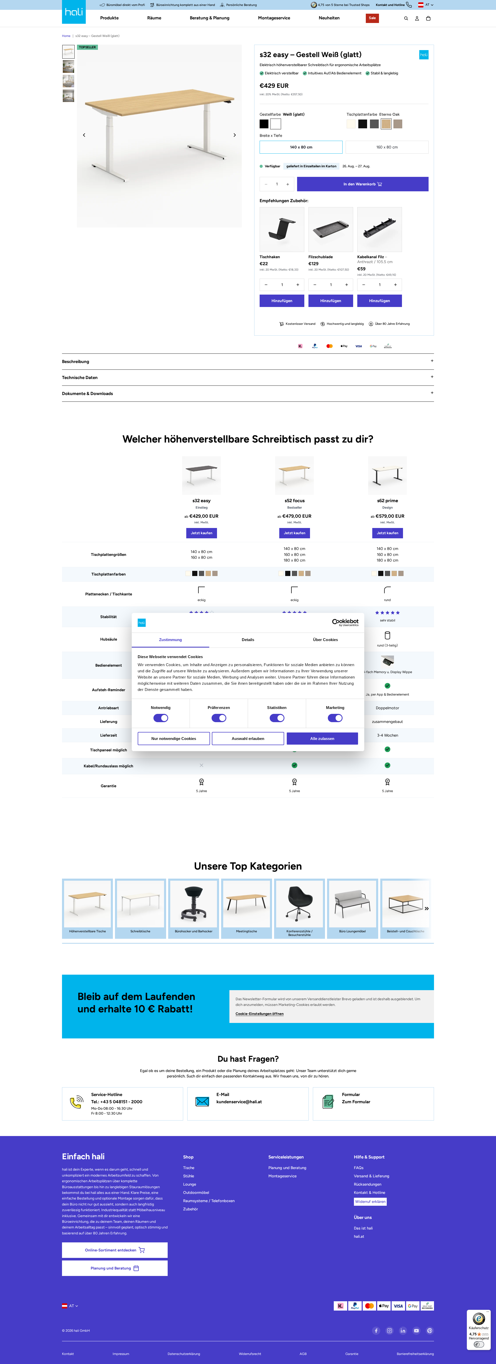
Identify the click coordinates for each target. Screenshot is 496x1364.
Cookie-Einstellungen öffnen (260, 1014)
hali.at (359, 1236)
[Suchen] (406, 18)
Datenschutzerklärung (184, 1354)
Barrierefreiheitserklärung (415, 1354)
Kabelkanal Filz (375, 259)
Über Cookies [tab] (325, 639)
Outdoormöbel (196, 1192)
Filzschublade (320, 257)
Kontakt (68, 1354)
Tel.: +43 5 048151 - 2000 (116, 1101)
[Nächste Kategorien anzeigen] (427, 908)
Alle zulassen (322, 738)
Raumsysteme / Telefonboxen (209, 1201)
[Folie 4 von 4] (68, 96)
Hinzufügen (282, 300)
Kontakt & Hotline (369, 1192)
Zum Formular (356, 1101)
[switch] (219, 718)
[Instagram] (389, 1331)
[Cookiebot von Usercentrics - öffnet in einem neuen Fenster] (336, 623)
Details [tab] (248, 639)
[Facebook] (376, 1331)
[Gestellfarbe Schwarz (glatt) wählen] (264, 124)
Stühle (188, 1176)
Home (66, 36)
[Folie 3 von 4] (68, 81)
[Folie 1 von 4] (68, 51)
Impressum (121, 1354)
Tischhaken (270, 257)
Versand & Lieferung (371, 1176)
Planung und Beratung (287, 1167)
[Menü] (488, 1313)
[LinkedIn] (403, 1331)
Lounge (189, 1184)
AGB (303, 1354)
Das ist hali (363, 1228)
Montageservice (282, 1176)
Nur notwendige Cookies (173, 738)
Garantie (351, 1354)
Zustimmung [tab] (170, 639)
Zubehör (190, 1209)
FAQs (358, 1167)
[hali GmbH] (74, 12)
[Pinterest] (430, 1331)
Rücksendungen (367, 1184)
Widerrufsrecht (250, 1354)
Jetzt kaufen (201, 533)
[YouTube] (416, 1331)
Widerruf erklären (370, 1201)
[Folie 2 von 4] (68, 66)
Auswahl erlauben (248, 738)
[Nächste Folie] (236, 136)
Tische (188, 1167)
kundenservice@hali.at (239, 1101)
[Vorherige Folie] (82, 136)
